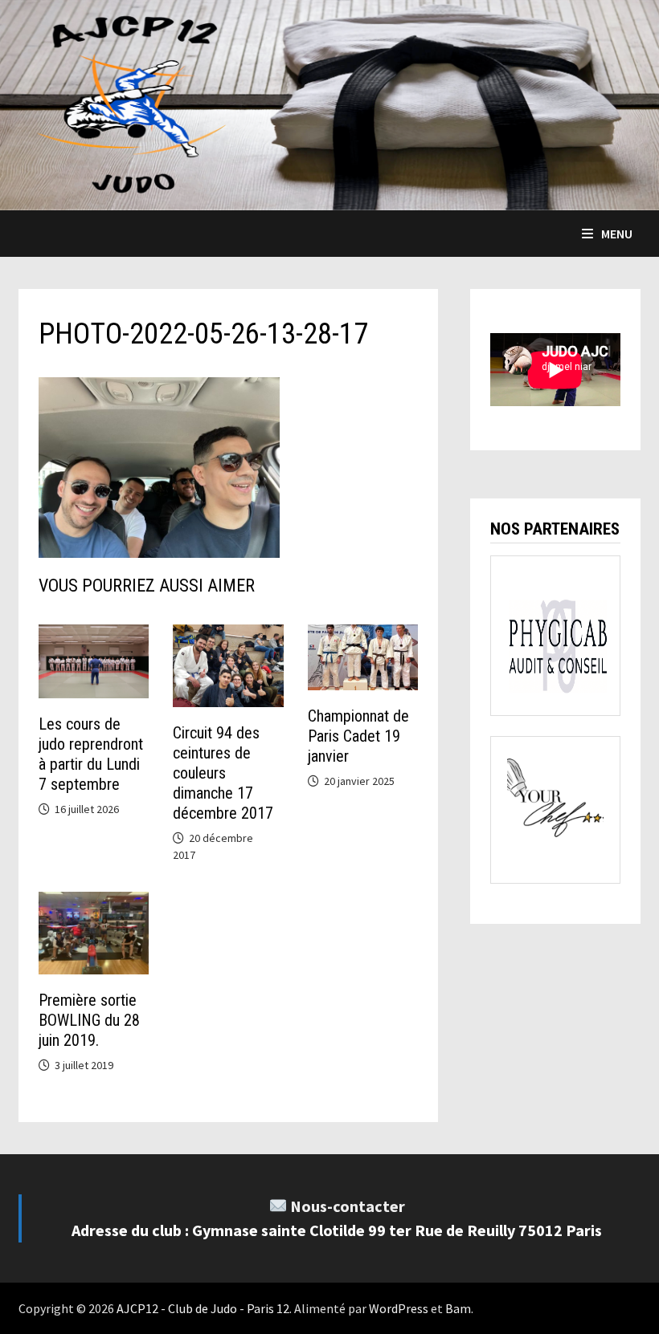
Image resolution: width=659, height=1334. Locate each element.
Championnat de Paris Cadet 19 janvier (358, 736)
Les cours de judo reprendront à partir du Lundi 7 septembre (91, 754)
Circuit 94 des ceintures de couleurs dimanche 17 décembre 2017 (223, 773)
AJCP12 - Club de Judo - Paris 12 (203, 1308)
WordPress (398, 1308)
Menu (616, 234)
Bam (458, 1308)
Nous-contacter (347, 1206)
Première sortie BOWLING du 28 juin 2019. (89, 1020)
